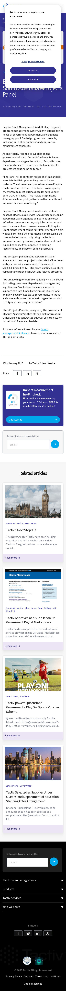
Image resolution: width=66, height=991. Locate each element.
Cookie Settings (33, 984)
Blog (5, 18)
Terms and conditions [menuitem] (47, 976)
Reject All (33, 79)
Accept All (33, 70)
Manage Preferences (33, 61)
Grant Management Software (25, 331)
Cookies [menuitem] (28, 976)
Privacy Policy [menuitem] (14, 976)
